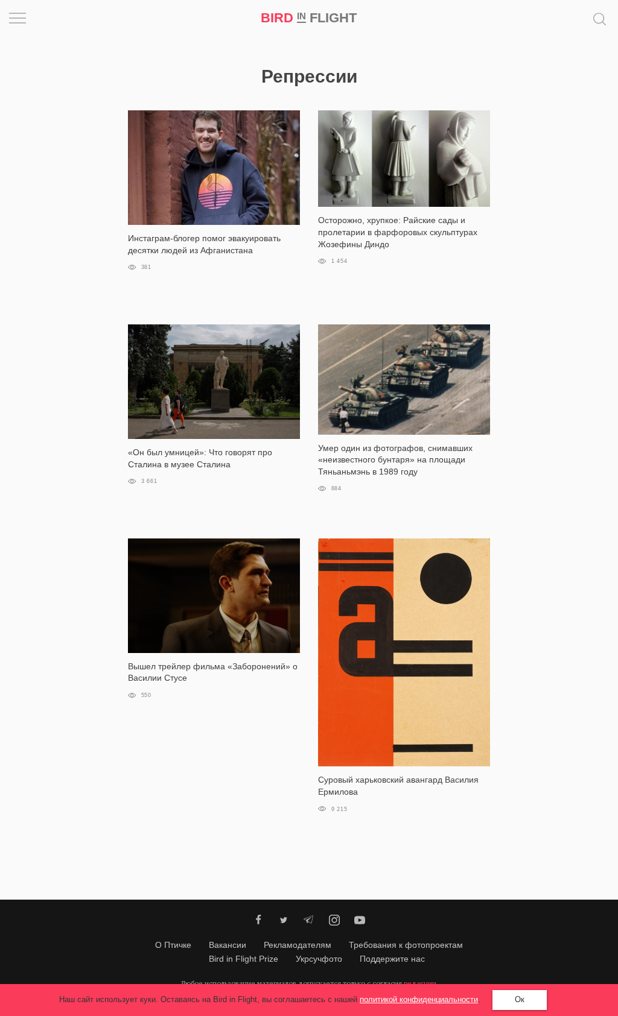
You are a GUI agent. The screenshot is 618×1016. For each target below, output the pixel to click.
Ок (519, 999)
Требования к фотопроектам (406, 945)
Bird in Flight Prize (243, 959)
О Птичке (173, 945)
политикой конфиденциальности (419, 999)
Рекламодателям (297, 945)
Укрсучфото (319, 959)
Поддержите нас (392, 959)
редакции (420, 983)
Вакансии (227, 945)
